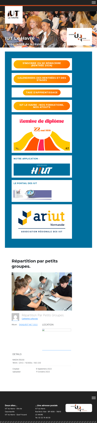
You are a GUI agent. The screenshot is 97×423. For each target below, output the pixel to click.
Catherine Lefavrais (30, 319)
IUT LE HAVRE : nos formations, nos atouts (42, 106)
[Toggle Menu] (94, 2)
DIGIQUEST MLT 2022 (28, 324)
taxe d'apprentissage (42, 92)
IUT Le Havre (19, 38)
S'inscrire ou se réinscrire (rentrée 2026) (42, 64)
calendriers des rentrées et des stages (42, 79)
